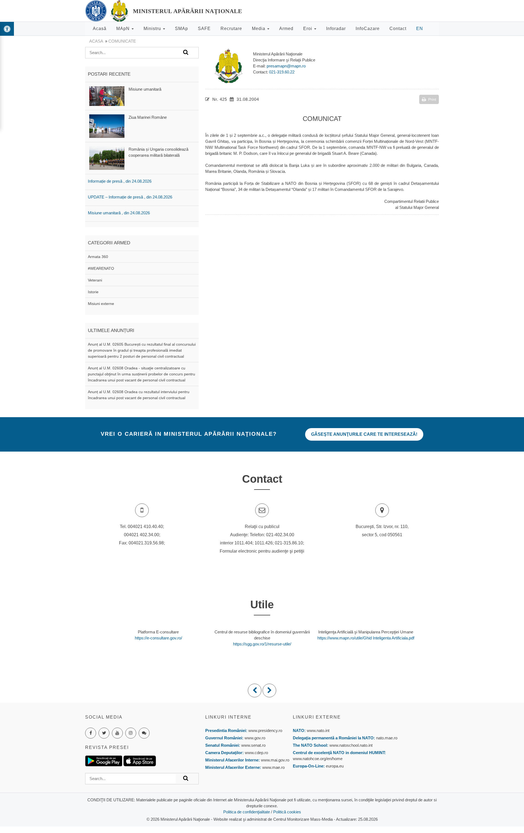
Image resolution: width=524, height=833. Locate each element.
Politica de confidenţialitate (246, 812)
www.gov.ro (255, 738)
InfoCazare (368, 28)
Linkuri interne (228, 717)
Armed (286, 28)
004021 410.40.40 (145, 526)
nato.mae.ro (386, 738)
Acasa (96, 41)
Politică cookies (287, 812)
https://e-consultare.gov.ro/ (158, 638)
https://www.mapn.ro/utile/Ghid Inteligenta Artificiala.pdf (365, 638)
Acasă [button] (99, 28)
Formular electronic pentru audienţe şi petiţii (262, 551)
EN (419, 28)
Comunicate (122, 41)
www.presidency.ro (265, 730)
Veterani (95, 280)
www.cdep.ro (256, 752)
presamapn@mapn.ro (286, 66)
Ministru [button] (153, 28)
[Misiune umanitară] (106, 95)
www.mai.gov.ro (274, 760)
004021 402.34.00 (141, 534)
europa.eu (335, 766)
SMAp (181, 28)
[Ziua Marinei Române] (106, 125)
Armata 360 (98, 256)
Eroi (308, 28)
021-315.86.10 (289, 543)
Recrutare (231, 28)
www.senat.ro (253, 745)
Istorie (93, 292)
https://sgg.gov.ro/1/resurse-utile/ (262, 644)
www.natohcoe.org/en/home (318, 758)
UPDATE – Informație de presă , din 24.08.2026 (130, 197)
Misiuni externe (101, 303)
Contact (397, 28)
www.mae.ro (273, 767)
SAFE (204, 28)
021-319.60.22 (281, 72)
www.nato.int (318, 730)
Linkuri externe (317, 717)
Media (259, 28)
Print (432, 99)
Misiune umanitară (145, 89)
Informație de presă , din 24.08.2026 (119, 181)
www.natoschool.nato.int (351, 745)
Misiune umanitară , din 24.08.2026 (119, 213)
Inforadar (336, 28)
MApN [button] (123, 28)
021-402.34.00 (280, 534)
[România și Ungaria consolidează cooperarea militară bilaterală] (106, 157)
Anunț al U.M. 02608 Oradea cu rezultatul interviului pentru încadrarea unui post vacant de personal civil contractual (138, 395)
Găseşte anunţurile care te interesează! (364, 434)
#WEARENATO (101, 268)
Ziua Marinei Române (148, 117)
